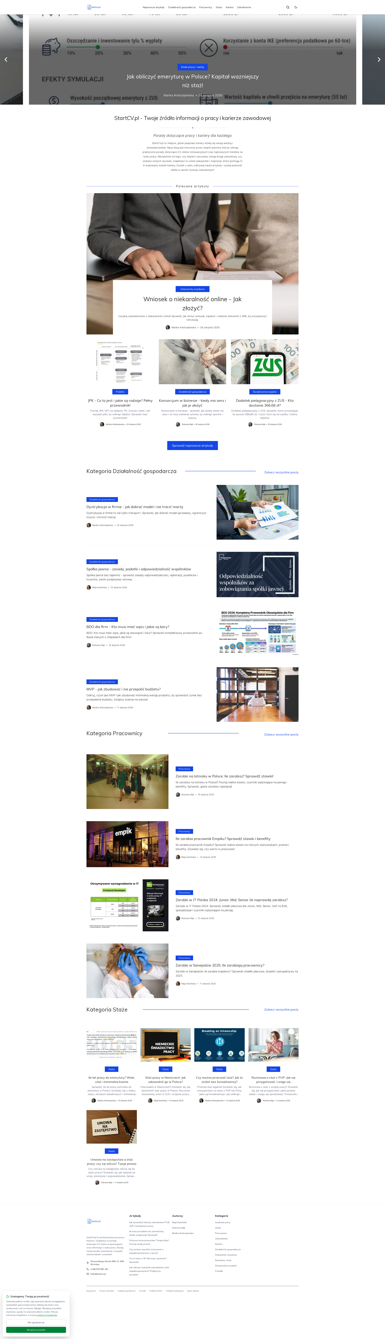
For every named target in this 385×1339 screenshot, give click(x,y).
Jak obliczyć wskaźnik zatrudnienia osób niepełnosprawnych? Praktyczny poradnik (149, 1271)
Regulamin (91, 1291)
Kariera (229, 7)
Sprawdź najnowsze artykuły (192, 445)
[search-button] (288, 7)
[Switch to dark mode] (296, 7)
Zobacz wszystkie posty (281, 472)
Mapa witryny (193, 1291)
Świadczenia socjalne (265, 391)
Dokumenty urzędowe (192, 289)
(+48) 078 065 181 (99, 1269)
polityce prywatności (47, 1315)
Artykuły (135, 1216)
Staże (219, 7)
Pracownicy (205, 7)
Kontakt (142, 1291)
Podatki (120, 391)
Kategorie (221, 1216)
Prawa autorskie (107, 1291)
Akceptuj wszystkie (36, 1329)
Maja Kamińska (179, 1222)
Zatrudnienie (244, 7)
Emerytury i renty (192, 67)
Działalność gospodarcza (182, 7)
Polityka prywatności (127, 1291)
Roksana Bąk (178, 1227)
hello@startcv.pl (98, 1274)
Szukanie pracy (222, 1222)
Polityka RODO (155, 1291)
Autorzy (177, 1216)
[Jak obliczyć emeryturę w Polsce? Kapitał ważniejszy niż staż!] (192, 59)
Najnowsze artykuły (154, 7)
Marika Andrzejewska (183, 1233)
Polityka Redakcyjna (175, 1291)
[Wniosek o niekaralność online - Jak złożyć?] (192, 263)
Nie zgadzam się (36, 1322)
